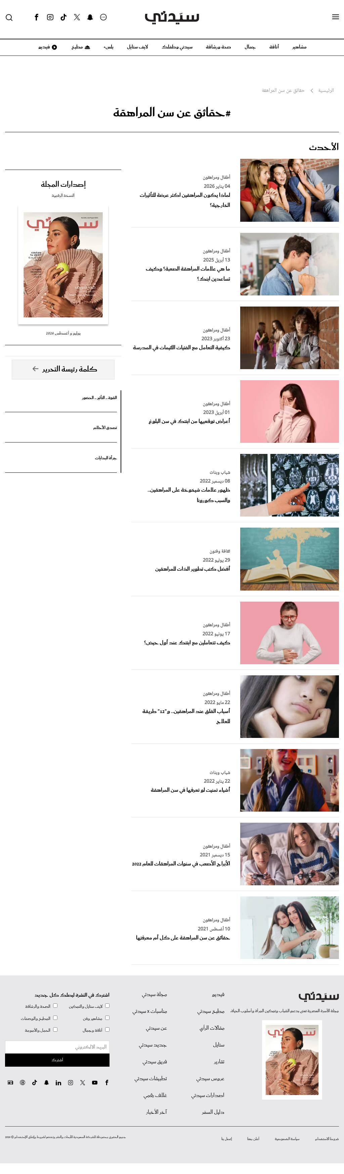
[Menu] (335, 17)
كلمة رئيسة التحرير (69, 369)
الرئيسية (326, 90)
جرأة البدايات (106, 458)
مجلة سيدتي (154, 995)
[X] (77, 17)
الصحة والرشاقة (37, 1006)
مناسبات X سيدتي (149, 1011)
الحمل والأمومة (37, 1030)
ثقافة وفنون (220, 551)
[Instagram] (50, 17)
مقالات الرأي (212, 1028)
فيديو (43, 47)
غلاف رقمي (155, 1096)
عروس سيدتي (210, 1079)
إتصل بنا (226, 1139)
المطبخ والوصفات (35, 1018)
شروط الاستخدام (327, 1139)
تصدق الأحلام (105, 427)
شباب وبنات (220, 473)
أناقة (274, 47)
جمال (250, 47)
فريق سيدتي (154, 1062)
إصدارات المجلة (63, 185)
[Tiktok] (63, 17)
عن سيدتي (156, 1028)
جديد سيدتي (153, 1045)
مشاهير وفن (92, 1018)
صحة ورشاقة (218, 47)
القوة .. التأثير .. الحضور (99, 397)
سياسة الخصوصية (287, 1139)
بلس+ (108, 47)
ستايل (218, 1045)
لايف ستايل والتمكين (85, 1006)
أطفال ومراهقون (216, 178)
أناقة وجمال (92, 1030)
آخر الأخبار (156, 1112)
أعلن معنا (253, 1139)
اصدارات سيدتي (207, 1096)
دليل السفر (213, 1112)
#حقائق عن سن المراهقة (172, 113)
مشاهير (299, 47)
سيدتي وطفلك (177, 47)
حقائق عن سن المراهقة (283, 90)
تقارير (219, 1062)
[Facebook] (36, 17)
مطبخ (77, 47)
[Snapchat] (90, 17)
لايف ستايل (137, 47)
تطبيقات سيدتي (150, 1079)
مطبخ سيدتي (210, 1011)
